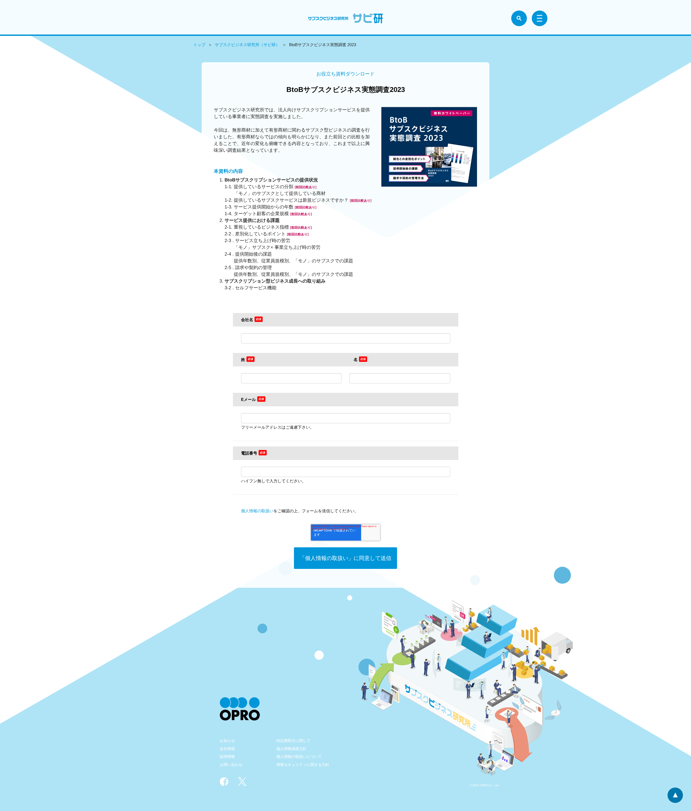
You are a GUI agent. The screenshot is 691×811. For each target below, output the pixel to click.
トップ (199, 44)
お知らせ (227, 740)
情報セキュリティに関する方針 (302, 764)
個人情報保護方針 (291, 749)
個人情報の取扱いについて (299, 756)
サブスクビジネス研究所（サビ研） (247, 44)
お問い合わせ (231, 764)
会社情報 (227, 749)
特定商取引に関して (293, 740)
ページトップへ (675, 795)
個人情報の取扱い (257, 510)
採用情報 (227, 756)
